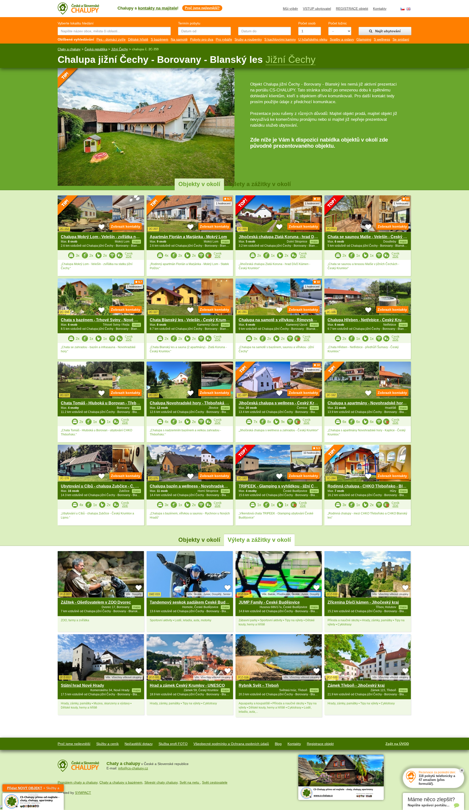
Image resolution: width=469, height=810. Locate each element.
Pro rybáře (224, 39)
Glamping (363, 39)
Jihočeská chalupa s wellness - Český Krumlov (282, 403)
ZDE (129, 256)
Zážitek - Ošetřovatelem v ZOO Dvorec (96, 602)
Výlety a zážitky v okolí (259, 184)
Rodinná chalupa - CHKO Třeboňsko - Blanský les (374, 486)
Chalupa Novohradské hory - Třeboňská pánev (193, 403)
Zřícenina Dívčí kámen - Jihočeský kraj (363, 602)
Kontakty (379, 9)
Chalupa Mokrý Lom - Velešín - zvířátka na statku (105, 237)
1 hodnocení (223, 203)
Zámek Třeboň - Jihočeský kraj (356, 685)
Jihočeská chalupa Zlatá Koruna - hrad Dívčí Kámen (287, 237)
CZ (402, 9)
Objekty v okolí (199, 184)
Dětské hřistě (138, 39)
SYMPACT (83, 793)
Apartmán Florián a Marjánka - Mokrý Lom (188, 237)
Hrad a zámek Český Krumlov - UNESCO (187, 685)
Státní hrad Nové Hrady (82, 685)
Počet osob (307, 23)
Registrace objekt (320, 744)
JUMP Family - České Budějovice (269, 602)
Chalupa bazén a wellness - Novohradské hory (193, 486)
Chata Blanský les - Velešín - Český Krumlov (191, 320)
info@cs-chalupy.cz (133, 768)
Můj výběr (290, 9)
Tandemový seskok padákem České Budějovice (194, 602)
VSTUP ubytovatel (317, 9)
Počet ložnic (337, 23)
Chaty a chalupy (69, 49)
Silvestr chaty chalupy (161, 782)
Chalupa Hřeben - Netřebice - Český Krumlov (369, 320)
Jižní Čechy (119, 49)
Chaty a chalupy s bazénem (120, 782)
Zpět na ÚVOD (397, 744)
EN (408, 9)
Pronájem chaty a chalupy (77, 782)
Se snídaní (401, 39)
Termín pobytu (189, 23)
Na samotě (179, 39)
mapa (136, 607)
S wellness (382, 39)
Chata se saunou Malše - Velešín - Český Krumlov (373, 237)
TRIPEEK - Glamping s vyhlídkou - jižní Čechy (281, 486)
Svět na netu (190, 782)
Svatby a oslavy (342, 39)
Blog (278, 744)
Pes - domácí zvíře (111, 39)
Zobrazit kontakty (125, 226)
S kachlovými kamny (280, 39)
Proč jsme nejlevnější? (202, 8)
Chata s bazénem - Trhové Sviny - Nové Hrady (103, 320)
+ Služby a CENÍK (33, 789)
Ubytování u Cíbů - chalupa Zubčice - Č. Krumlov (106, 486)
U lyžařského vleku (312, 39)
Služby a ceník (107, 744)
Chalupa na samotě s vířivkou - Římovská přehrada (286, 320)
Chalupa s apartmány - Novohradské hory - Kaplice (375, 403)
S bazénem (159, 39)
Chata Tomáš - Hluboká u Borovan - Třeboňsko (104, 403)
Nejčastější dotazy (139, 744)
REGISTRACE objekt (352, 9)
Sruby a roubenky (248, 39)
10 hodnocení (311, 452)
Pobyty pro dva (201, 39)
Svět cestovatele (214, 782)
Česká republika (96, 49)
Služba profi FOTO (173, 744)
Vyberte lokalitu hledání (76, 23)
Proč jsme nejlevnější (74, 744)
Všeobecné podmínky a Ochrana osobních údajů (231, 744)
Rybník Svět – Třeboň (259, 685)
